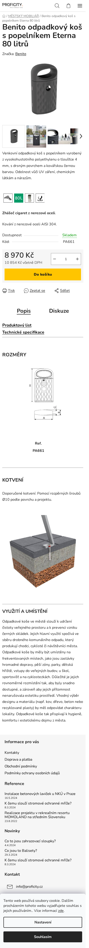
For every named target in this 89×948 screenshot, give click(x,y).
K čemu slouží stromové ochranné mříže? (38, 804)
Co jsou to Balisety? (21, 851)
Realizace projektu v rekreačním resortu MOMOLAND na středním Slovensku (37, 815)
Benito (20, 53)
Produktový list (16, 325)
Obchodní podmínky (21, 766)
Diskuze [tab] (59, 310)
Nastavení (42, 922)
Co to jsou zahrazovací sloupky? (30, 841)
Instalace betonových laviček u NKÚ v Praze (40, 794)
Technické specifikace (23, 332)
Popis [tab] (24, 310)
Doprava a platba (18, 759)
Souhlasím (43, 936)
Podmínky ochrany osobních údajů (32, 773)
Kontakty (12, 752)
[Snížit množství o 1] (54, 259)
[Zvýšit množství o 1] (77, 259)
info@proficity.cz (29, 886)
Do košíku (43, 274)
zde (61, 910)
